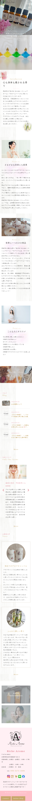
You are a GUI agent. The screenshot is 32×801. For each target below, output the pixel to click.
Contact (6, 798)
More (16, 449)
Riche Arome (11, 792)
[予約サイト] (12, 776)
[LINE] (19, 776)
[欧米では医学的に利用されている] (16, 477)
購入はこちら (16, 374)
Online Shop (18, 798)
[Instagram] (8, 776)
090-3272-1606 (18, 771)
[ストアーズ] (16, 776)
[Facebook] (23, 776)
